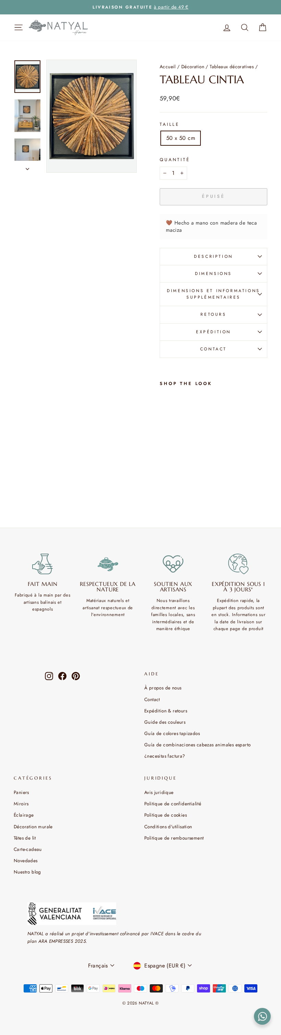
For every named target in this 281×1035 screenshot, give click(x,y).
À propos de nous (162, 687)
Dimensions (213, 273)
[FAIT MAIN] (43, 564)
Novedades (26, 860)
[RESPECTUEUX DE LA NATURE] (108, 564)
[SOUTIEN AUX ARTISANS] (173, 564)
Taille (170, 124)
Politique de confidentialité (172, 803)
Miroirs (21, 803)
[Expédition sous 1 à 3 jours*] (239, 564)
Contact (152, 699)
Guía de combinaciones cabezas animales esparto (197, 744)
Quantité (175, 159)
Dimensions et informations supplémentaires (213, 294)
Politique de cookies (165, 814)
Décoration (192, 66)
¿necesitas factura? (164, 756)
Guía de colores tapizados (172, 733)
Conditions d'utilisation (168, 826)
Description (213, 256)
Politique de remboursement (174, 837)
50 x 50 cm (180, 138)
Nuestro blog (27, 871)
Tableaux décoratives (232, 66)
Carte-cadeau (28, 849)
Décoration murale (33, 826)
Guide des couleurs (164, 722)
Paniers (21, 792)
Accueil (168, 66)
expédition (213, 332)
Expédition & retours (165, 710)
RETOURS (213, 314)
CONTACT (213, 349)
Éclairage (24, 814)
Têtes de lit (25, 837)
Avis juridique (159, 792)
